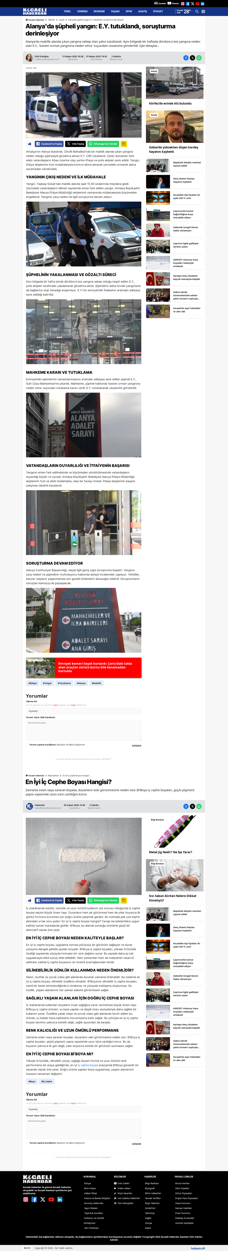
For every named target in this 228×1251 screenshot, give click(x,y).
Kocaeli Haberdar (36, 20)
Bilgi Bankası (53, 775)
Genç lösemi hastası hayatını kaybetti (183, 180)
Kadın (148, 1227)
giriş (56, 705)
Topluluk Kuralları (93, 1213)
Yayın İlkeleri (91, 1208)
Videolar (175, 3)
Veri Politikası (91, 1227)
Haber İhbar (90, 1193)
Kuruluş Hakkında (93, 1203)
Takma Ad (31, 701)
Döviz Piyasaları (183, 1193)
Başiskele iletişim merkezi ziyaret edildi (187, 164)
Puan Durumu (182, 1213)
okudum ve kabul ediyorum (57, 744)
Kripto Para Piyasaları (186, 1198)
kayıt (73, 705)
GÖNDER (136, 745)
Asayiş (61, 19)
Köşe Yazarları (125, 1193)
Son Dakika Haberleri (129, 1198)
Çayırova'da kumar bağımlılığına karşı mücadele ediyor (183, 214)
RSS (28, 1248)
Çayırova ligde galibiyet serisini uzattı (185, 245)
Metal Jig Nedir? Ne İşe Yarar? (170, 852)
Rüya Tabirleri (152, 1203)
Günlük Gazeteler (184, 1222)
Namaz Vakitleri (183, 1208)
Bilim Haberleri (153, 1193)
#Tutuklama (64, 683)
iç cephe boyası (88, 1065)
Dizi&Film (150, 1208)
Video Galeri (124, 1188)
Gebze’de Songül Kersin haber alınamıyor (185, 229)
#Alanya (81, 683)
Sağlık (148, 1218)
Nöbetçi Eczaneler (184, 1218)
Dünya (148, 1222)
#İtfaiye (33, 683)
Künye (87, 1183)
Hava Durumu (182, 1203)
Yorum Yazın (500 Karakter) (40, 717)
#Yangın (47, 683)
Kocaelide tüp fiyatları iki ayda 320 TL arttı (186, 196)
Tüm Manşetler (126, 1203)
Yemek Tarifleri (153, 1198)
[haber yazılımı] (198, 1248)
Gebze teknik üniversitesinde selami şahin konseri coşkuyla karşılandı (185, 295)
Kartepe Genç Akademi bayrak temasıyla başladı (186, 277)
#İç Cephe (46, 1081)
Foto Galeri (124, 1183)
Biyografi (150, 1188)
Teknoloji (150, 1213)
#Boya (32, 1081)
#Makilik (96, 683)
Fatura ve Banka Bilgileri (97, 1198)
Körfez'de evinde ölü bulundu (170, 103)
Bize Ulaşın (90, 1188)
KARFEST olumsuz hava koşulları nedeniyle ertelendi (185, 263)
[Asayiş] (174, 82)
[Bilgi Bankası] (174, 831)
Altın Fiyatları (182, 1188)
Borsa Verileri (182, 1183)
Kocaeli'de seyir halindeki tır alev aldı (186, 310)
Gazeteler (162, 3)
